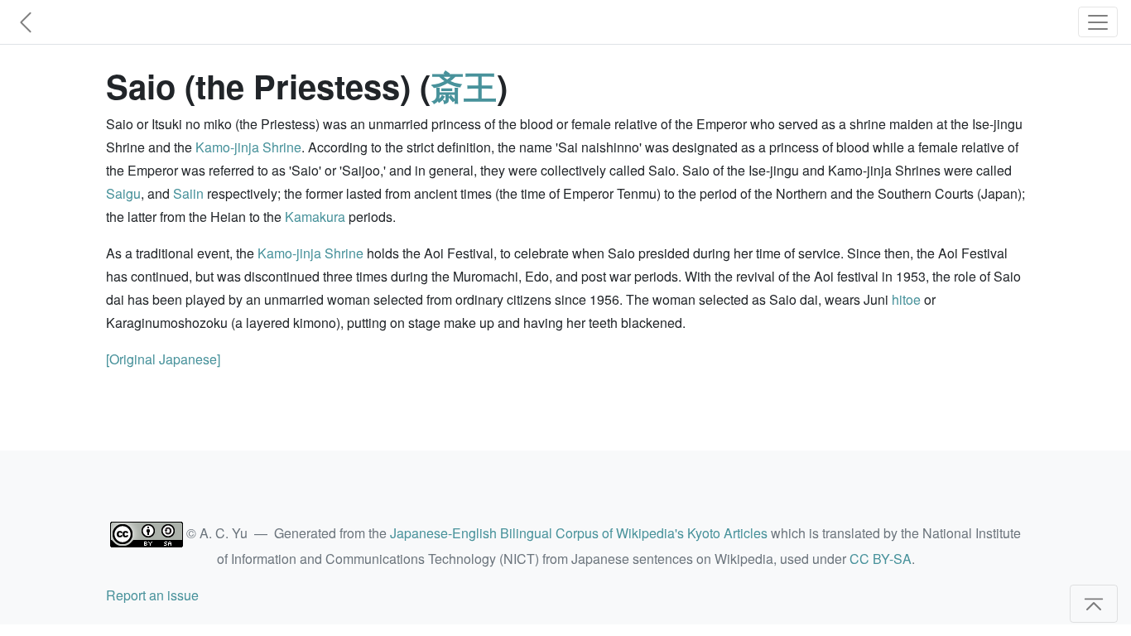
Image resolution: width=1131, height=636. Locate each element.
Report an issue (152, 595)
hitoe (906, 299)
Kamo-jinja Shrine (248, 147)
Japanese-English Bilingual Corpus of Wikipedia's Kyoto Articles (579, 532)
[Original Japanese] (163, 359)
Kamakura (315, 216)
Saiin (188, 193)
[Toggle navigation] (1098, 22)
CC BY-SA (880, 558)
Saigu (123, 193)
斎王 (464, 85)
